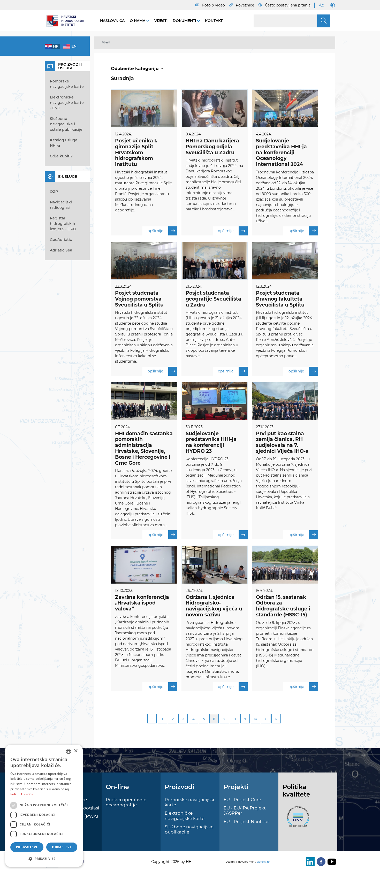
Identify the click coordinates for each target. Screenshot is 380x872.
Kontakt (214, 20)
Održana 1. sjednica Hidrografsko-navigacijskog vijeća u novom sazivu (214, 606)
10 (255, 719)
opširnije (155, 230)
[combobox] (68, 751)
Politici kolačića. (22, 794)
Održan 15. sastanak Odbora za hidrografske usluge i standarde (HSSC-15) (283, 606)
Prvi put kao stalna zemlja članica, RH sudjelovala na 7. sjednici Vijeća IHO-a (282, 442)
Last (276, 718)
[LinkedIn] (309, 861)
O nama (138, 20)
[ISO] (297, 819)
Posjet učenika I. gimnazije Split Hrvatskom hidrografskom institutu (136, 152)
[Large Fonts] (321, 5)
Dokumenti (185, 20)
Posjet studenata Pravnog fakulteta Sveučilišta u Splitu (280, 299)
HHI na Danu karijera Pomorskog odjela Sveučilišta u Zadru (212, 147)
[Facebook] (320, 861)
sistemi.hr (263, 861)
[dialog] (44, 806)
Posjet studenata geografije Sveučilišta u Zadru (213, 299)
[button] (44, 858)
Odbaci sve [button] (62, 847)
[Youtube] (330, 861)
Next (265, 718)
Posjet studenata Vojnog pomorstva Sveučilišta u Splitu (139, 299)
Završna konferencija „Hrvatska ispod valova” (142, 603)
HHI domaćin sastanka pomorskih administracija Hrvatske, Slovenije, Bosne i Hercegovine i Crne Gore (144, 448)
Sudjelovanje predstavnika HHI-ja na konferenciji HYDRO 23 (211, 442)
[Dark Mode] (331, 5)
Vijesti (161, 20)
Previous (152, 718)
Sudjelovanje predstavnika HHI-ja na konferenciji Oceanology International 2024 (281, 152)
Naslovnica (112, 20)
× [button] (76, 751)
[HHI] (67, 21)
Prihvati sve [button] (27, 847)
